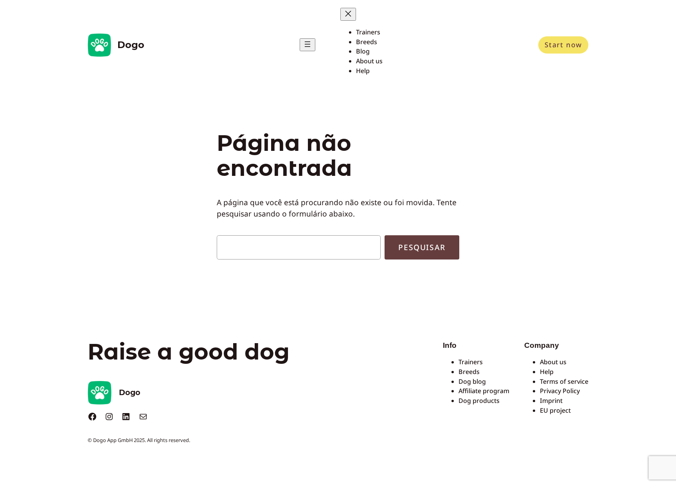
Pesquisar (421, 247)
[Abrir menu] (307, 44)
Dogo (130, 44)
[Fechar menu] (348, 14)
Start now (563, 44)
